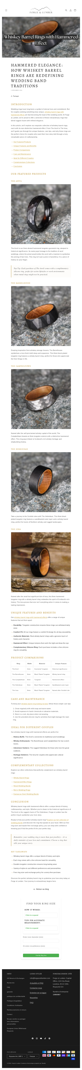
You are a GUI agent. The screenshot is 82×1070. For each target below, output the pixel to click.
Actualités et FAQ (36, 983)
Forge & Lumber (16, 1063)
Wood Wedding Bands (22, 786)
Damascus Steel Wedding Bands (26, 794)
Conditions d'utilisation (14, 1005)
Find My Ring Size (41, 955)
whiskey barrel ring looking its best (34, 704)
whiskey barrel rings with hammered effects (30, 617)
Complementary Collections (24, 162)
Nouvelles (34, 998)
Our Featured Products (22, 142)
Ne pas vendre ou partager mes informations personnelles (16, 1021)
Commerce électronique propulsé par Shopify (33, 1063)
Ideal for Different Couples (24, 158)
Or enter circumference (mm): (34, 946)
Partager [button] (16, 96)
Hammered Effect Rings (23, 782)
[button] (6, 10)
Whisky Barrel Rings (21, 778)
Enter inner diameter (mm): (33, 937)
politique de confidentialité (16, 996)
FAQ (8, 987)
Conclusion (18, 166)
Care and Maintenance (22, 154)
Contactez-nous (36, 988)
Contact (9, 1014)
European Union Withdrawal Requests (16, 1030)
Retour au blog (42, 889)
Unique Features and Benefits (25, 146)
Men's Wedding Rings (22, 790)
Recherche (10, 983)
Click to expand (32, 915)
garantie (10, 992)
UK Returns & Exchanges (15, 978)
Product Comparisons (22, 150)
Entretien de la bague (38, 993)
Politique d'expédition (14, 1001)
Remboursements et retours (16, 1010)
